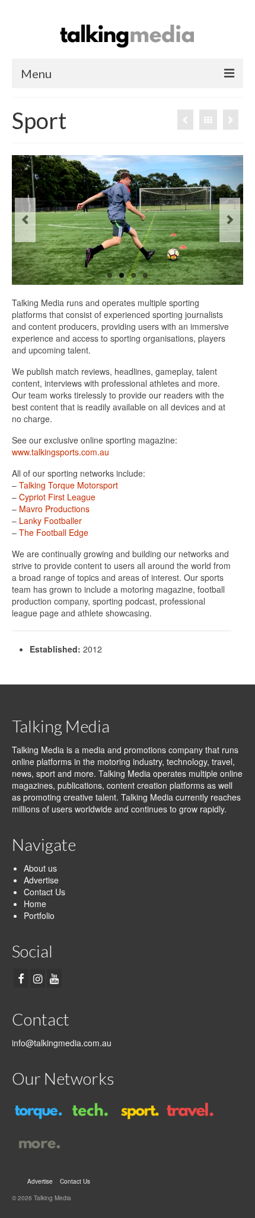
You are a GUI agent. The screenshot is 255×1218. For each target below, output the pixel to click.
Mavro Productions (54, 509)
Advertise (41, 880)
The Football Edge (53, 532)
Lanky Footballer (50, 520)
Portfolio (39, 915)
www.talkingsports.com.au (60, 452)
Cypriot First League (57, 497)
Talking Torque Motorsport (68, 485)
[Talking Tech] (87, 1111)
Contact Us (44, 892)
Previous (25, 220)
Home (35, 904)
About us (40, 868)
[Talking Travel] (188, 1111)
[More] (185, 120)
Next (229, 220)
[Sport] (138, 1111)
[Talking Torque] (230, 120)
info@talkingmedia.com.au (61, 1043)
